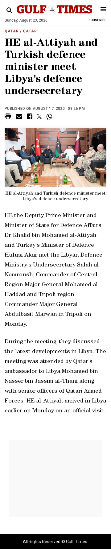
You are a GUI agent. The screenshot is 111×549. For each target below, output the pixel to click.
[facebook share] (29, 117)
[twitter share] (39, 116)
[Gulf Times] (54, 15)
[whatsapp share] (50, 117)
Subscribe (97, 20)
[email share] (19, 117)
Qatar (12, 31)
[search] (9, 10)
